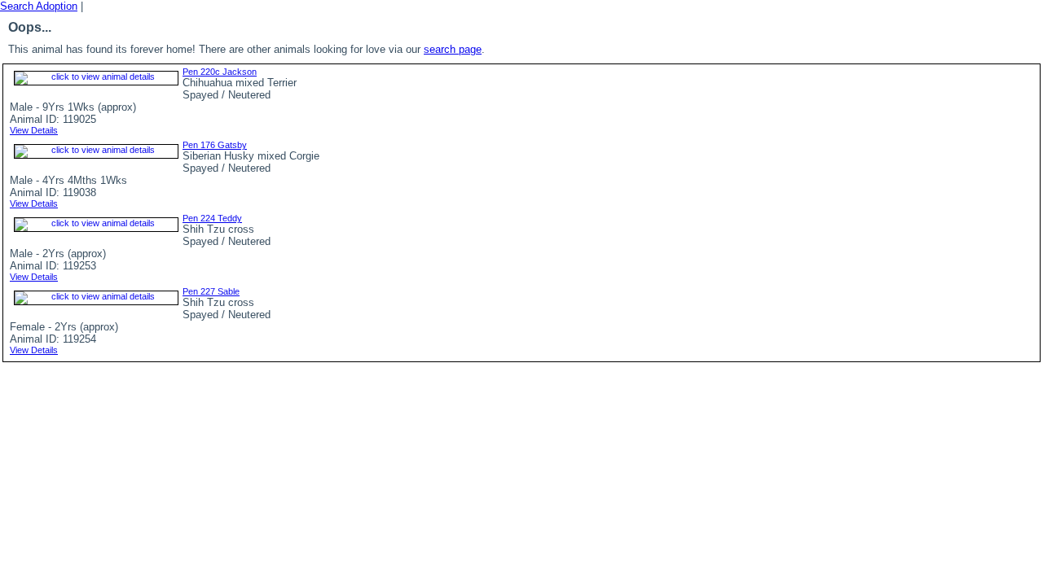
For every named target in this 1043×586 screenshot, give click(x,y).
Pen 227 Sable (211, 291)
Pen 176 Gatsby (215, 145)
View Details (34, 130)
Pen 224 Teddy (212, 218)
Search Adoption (38, 6)
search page (453, 49)
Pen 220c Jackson (220, 72)
